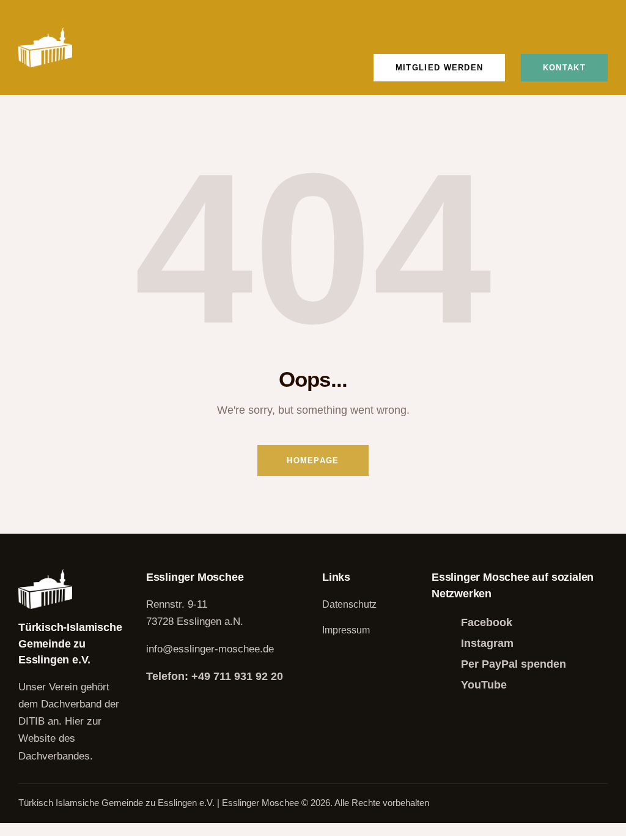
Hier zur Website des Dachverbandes (59, 738)
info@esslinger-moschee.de (210, 649)
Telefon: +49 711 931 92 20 (214, 676)
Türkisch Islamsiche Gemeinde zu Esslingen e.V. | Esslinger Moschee (159, 802)
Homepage (313, 460)
